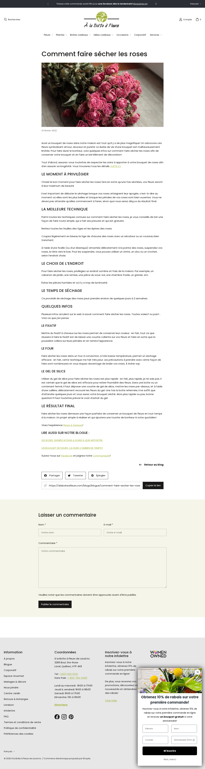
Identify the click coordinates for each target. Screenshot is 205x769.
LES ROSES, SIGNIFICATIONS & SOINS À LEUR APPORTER (72, 440)
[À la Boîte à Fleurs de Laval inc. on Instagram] (64, 716)
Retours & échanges (16, 699)
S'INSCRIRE (111, 700)
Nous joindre (11, 687)
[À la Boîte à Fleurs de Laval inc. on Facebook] (57, 716)
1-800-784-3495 (77, 678)
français (194, 3)
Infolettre (9, 710)
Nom (42, 524)
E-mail (108, 524)
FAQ (6, 716)
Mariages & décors (15, 681)
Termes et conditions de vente (22, 722)
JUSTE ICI (115, 166)
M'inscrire (170, 750)
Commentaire (47, 543)
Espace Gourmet (14, 676)
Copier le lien (153, 485)
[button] (48, 35)
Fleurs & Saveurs (72, 425)
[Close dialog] (198, 672)
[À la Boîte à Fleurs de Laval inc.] (101, 19)
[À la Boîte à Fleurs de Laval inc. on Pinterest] (71, 716)
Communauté (101, 455)
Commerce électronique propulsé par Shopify (67, 758)
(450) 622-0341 (69, 674)
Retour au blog (154, 464)
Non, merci (170, 759)
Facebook (67, 455)
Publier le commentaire (55, 604)
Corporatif (10, 670)
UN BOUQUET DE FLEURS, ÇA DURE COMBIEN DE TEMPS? (72, 448)
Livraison (9, 705)
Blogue (8, 664)
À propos (9, 658)
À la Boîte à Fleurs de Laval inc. (26, 758)
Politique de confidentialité (20, 728)
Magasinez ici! (140, 3)
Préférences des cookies (18, 733)
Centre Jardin (12, 693)
